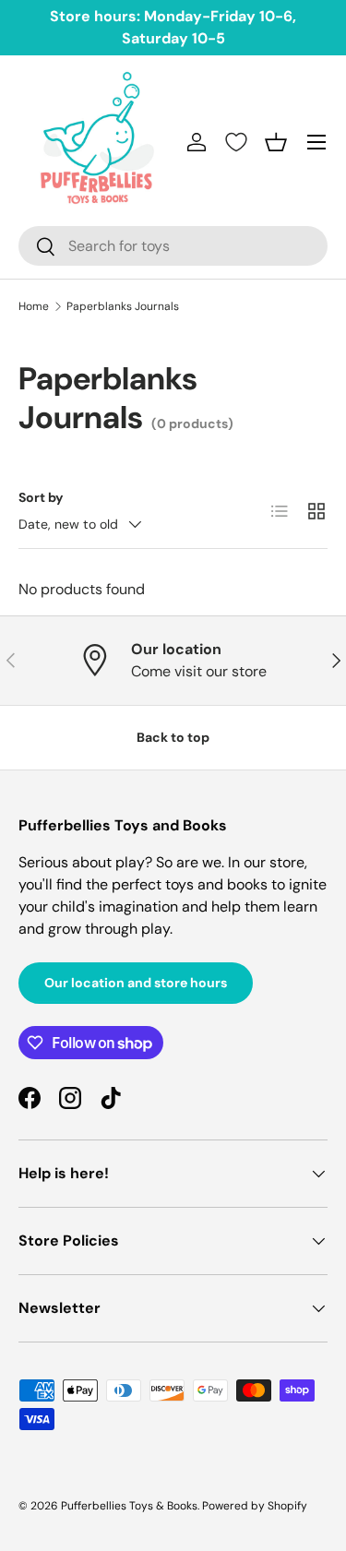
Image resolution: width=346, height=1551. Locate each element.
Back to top (173, 737)
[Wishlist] (236, 142)
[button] (276, 142)
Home (33, 306)
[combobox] (173, 246)
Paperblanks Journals (122, 306)
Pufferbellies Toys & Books (129, 1505)
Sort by (41, 497)
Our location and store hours (135, 982)
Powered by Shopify (254, 1505)
